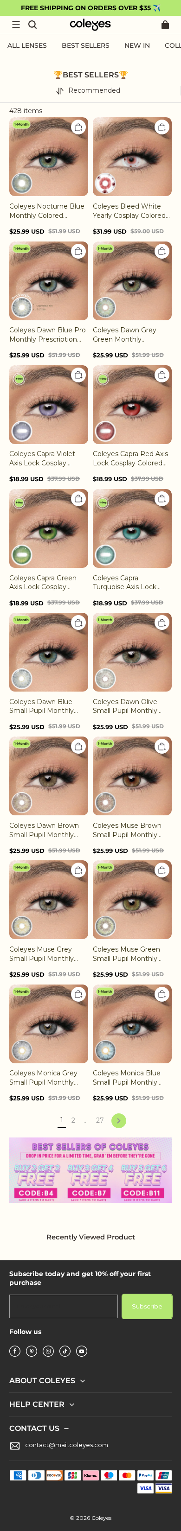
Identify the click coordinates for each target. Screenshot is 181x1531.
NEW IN (137, 45)
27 (100, 1120)
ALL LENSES (27, 45)
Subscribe (147, 1306)
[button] (15, 24)
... (86, 1120)
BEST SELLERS (86, 45)
